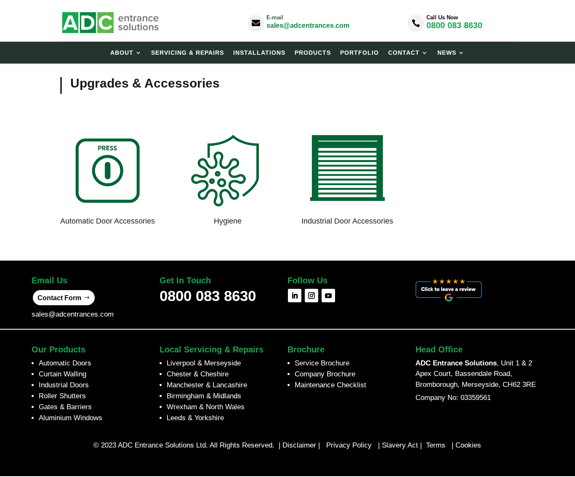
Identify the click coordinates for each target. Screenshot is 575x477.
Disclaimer (299, 445)
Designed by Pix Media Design (287, 463)
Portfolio (359, 53)
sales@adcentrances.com (307, 25)
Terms (437, 445)
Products (313, 53)
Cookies (468, 445)
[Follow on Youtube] (328, 295)
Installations (259, 53)
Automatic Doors (65, 363)
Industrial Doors (64, 385)
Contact (404, 53)
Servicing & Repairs (187, 53)
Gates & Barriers (65, 407)
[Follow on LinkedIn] (294, 295)
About (121, 53)
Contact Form (59, 297)
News (446, 53)
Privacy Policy (349, 445)
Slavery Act (400, 445)
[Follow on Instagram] (311, 295)
